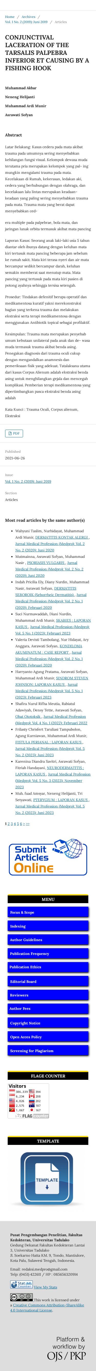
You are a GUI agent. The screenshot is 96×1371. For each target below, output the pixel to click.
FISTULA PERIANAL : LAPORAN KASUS (48, 742)
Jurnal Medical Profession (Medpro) (41, 5)
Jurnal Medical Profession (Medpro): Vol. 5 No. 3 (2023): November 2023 (53, 780)
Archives (28, 17)
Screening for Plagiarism (32, 1051)
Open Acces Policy (26, 1037)
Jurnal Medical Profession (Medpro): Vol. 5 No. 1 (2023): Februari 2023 (49, 691)
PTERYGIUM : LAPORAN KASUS (61, 800)
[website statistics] (21, 1287)
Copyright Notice (25, 1023)
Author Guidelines (26, 939)
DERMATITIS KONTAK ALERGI (62, 537)
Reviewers (19, 995)
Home (10, 17)
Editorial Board (23, 981)
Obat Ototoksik (28, 716)
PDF (15, 433)
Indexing (18, 926)
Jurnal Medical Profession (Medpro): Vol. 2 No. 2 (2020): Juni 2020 (49, 569)
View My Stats (45, 1287)
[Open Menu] (5, 5)
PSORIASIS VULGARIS (46, 562)
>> (27, 823)
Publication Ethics (25, 967)
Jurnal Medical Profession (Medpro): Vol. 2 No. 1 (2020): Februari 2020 (51, 601)
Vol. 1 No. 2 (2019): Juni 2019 (26, 22)
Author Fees (19, 1008)
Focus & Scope (22, 912)
